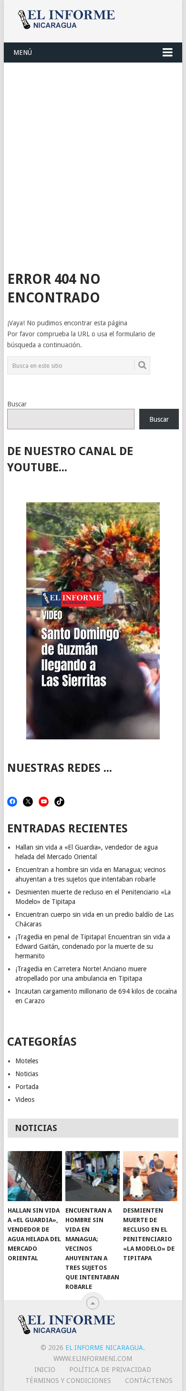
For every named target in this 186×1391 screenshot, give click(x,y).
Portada (27, 1086)
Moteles (26, 1061)
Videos (24, 1099)
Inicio (44, 1369)
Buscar (17, 404)
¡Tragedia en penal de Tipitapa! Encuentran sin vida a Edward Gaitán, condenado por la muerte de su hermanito (92, 946)
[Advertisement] (93, 161)
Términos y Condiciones (68, 1380)
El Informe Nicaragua (104, 1347)
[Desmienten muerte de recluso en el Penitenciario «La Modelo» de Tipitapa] (150, 1176)
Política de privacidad (110, 1369)
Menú (22, 52)
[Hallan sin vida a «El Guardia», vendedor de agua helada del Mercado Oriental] (35, 1176)
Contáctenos (149, 1380)
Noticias (26, 1074)
